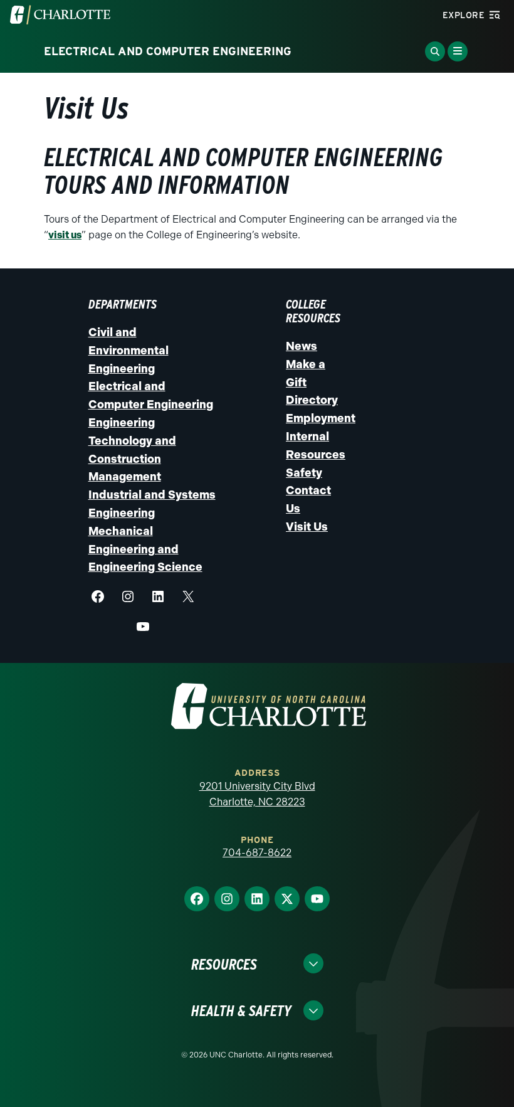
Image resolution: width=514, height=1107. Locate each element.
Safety (304, 473)
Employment (320, 418)
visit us (64, 235)
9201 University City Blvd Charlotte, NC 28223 (257, 794)
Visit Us (307, 527)
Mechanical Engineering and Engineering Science (145, 549)
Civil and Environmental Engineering (128, 351)
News (301, 346)
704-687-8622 (257, 853)
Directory (312, 400)
